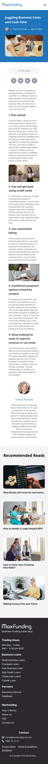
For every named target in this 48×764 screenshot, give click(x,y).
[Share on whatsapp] (34, 80)
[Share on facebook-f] (14, 80)
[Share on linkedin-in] (27, 80)
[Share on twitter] (20, 80)
